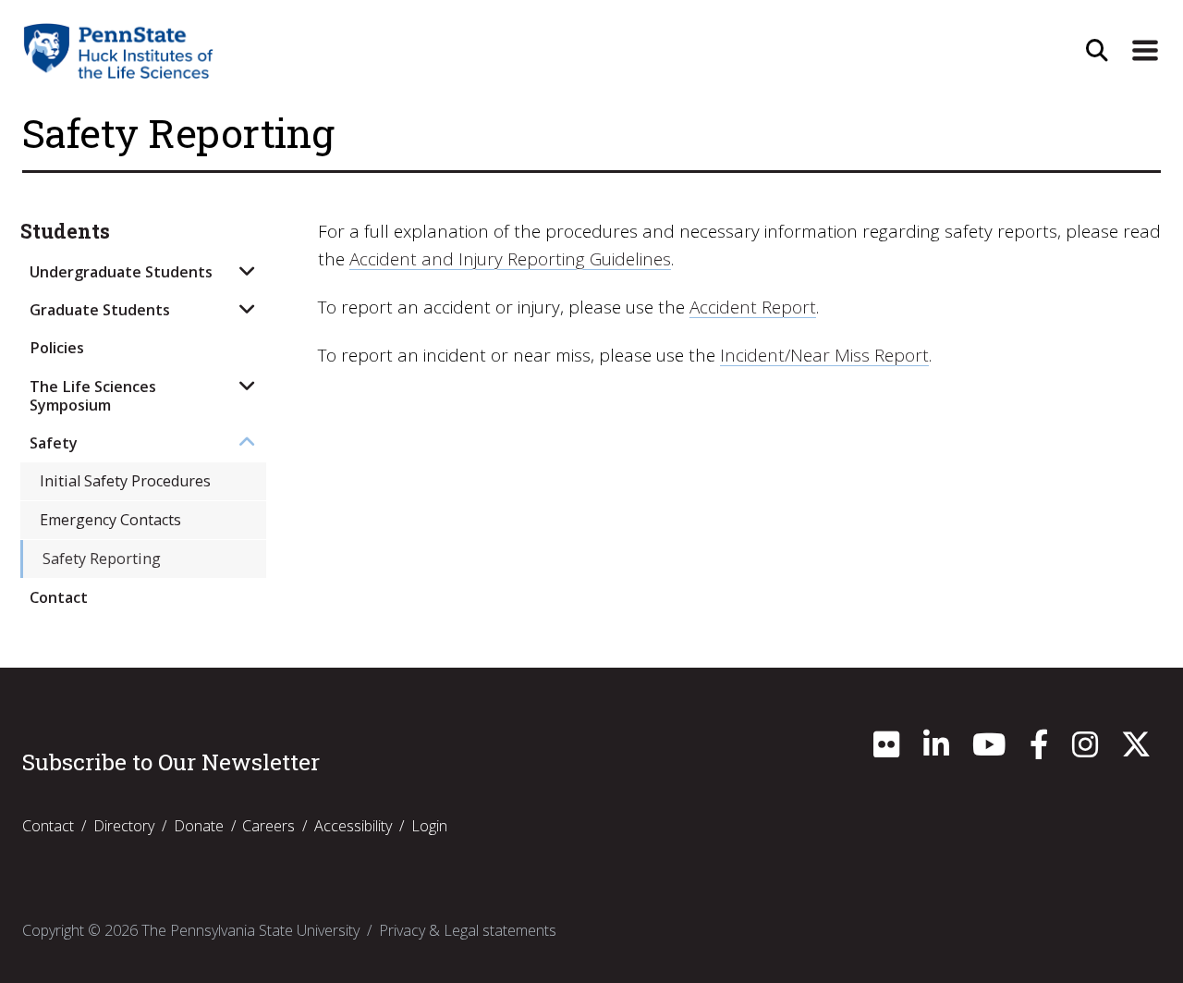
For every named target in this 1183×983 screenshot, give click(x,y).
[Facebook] (1039, 750)
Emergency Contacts (110, 520)
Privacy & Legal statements (467, 930)
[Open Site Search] (1097, 50)
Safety (54, 443)
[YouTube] (989, 750)
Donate (199, 826)
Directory (123, 826)
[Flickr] (886, 750)
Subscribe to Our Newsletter (171, 762)
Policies (57, 348)
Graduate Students (100, 310)
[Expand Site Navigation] (1145, 50)
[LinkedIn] (936, 750)
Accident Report (752, 307)
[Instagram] (1085, 750)
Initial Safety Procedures (125, 481)
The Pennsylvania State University (250, 930)
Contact (59, 597)
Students (65, 231)
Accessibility (353, 826)
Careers (268, 826)
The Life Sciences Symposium (93, 395)
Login (429, 826)
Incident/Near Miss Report (824, 355)
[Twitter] (1136, 750)
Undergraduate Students (121, 272)
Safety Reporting (102, 558)
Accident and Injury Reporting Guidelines (510, 259)
